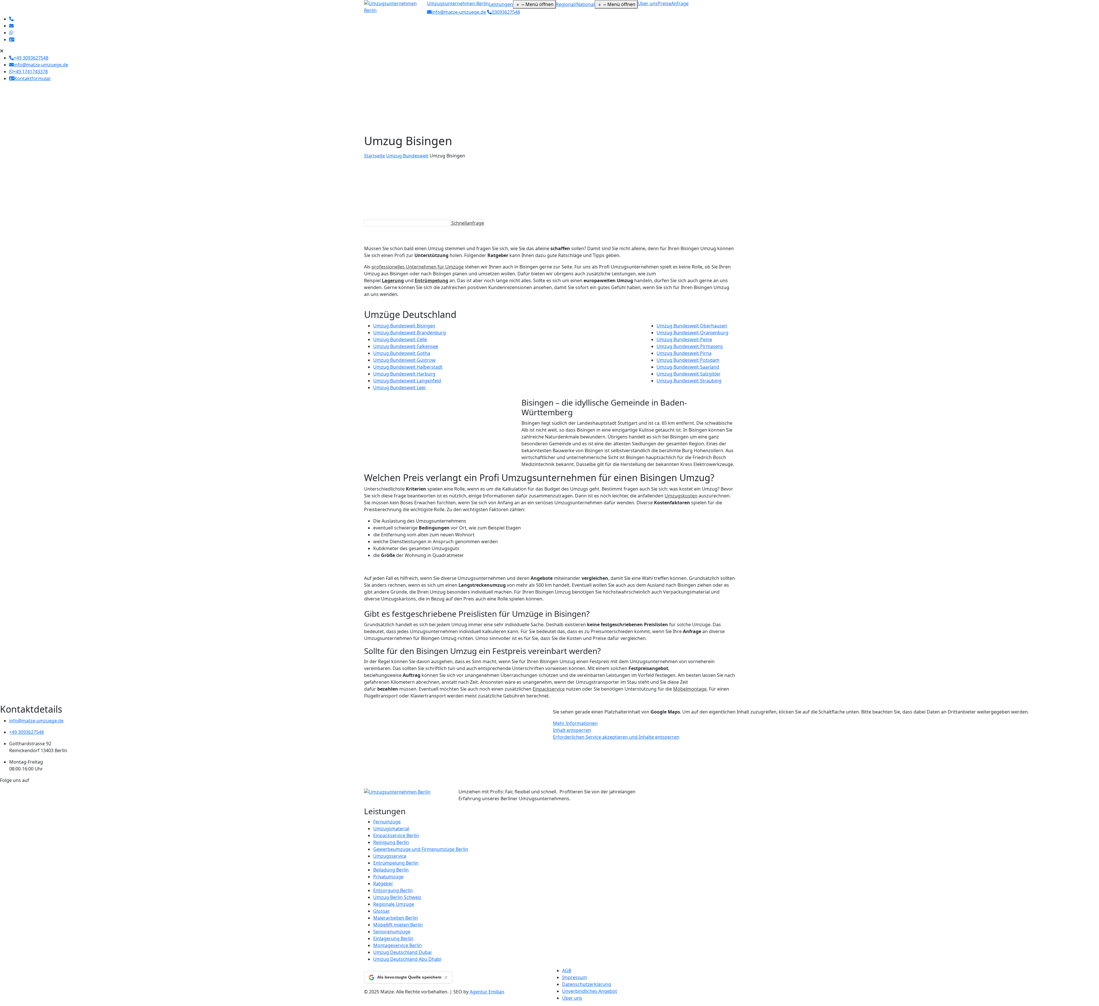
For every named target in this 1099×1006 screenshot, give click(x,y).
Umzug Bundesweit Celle (400, 339)
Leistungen (501, 4)
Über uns (648, 3)
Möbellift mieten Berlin (398, 925)
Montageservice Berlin (397, 945)
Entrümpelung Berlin (395, 863)
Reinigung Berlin (391, 842)
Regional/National (575, 4)
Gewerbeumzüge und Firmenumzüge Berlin (420, 849)
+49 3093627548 (26, 732)
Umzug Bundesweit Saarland (688, 367)
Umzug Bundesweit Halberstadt (407, 367)
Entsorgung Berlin (393, 890)
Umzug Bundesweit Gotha (401, 353)
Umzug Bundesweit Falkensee (405, 346)
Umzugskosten (681, 496)
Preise (664, 3)
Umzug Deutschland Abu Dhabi (407, 959)
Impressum (574, 977)
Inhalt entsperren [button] (572, 730)
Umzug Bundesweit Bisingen (404, 326)
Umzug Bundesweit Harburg (404, 374)
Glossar (381, 911)
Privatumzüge (388, 876)
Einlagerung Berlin (393, 938)
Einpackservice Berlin (396, 835)
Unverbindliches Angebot (589, 991)
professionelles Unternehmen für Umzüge (417, 267)
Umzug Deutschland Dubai (402, 952)
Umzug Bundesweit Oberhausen (692, 326)
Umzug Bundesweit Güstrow (404, 360)
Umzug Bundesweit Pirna (684, 353)
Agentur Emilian (487, 992)
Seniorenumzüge (391, 931)
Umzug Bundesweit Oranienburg (692, 332)
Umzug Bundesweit (407, 156)
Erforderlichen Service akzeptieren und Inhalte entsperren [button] (616, 737)
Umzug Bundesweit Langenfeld (407, 381)
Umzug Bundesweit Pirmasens (690, 346)
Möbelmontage (690, 689)
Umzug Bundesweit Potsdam (688, 360)
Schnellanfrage (467, 223)
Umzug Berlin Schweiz (397, 897)
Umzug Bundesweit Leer (399, 387)
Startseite (374, 156)
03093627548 (506, 12)
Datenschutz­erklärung (586, 984)
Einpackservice (549, 689)
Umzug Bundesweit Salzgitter (689, 374)
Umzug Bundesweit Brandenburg (409, 332)
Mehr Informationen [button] (575, 723)
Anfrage (680, 3)
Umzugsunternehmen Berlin (458, 3)
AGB (566, 970)
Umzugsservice (389, 856)
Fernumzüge (387, 822)
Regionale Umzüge (393, 904)
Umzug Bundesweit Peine (684, 339)
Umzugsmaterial (391, 828)
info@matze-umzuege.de (459, 12)
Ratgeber (383, 883)
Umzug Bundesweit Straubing (689, 381)
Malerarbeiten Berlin (395, 918)
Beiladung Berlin (391, 870)
